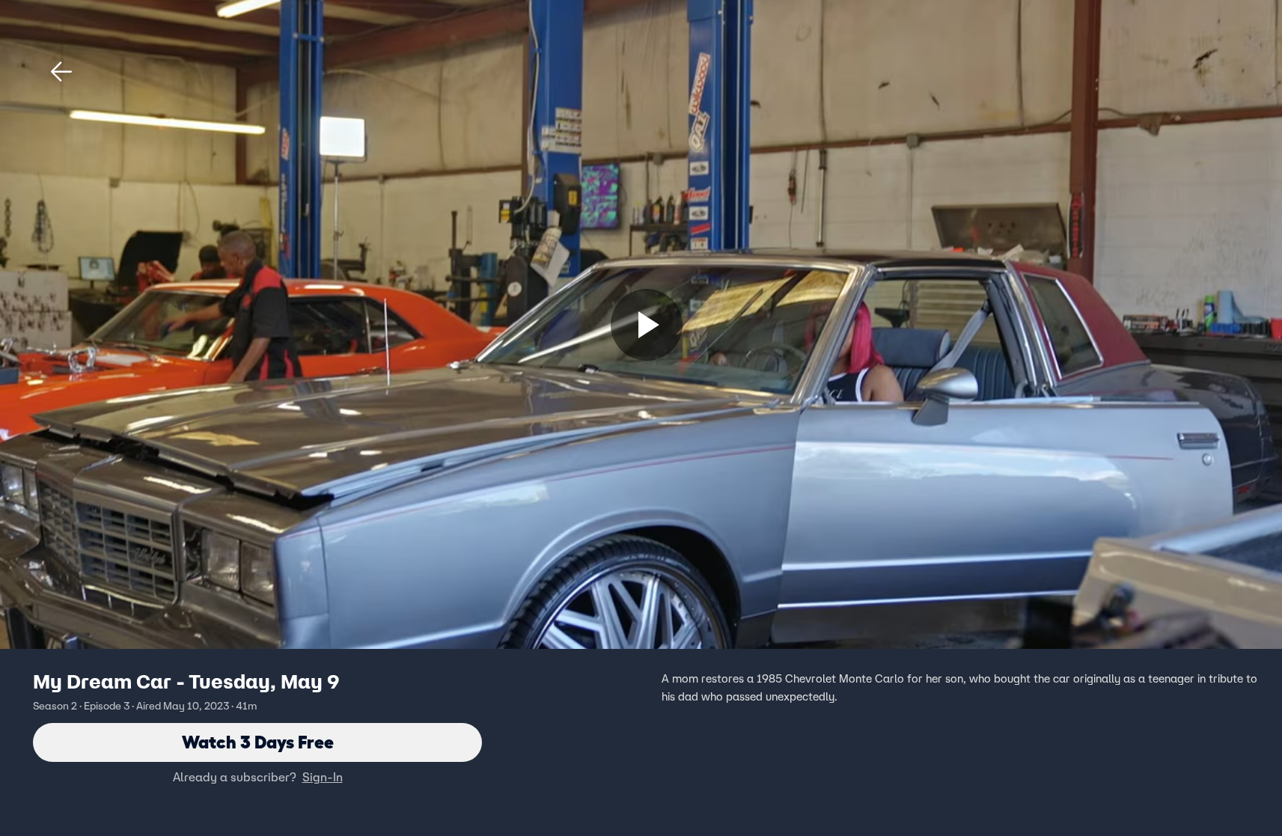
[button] (61, 72)
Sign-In (322, 776)
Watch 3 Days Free (258, 742)
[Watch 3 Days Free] (647, 325)
